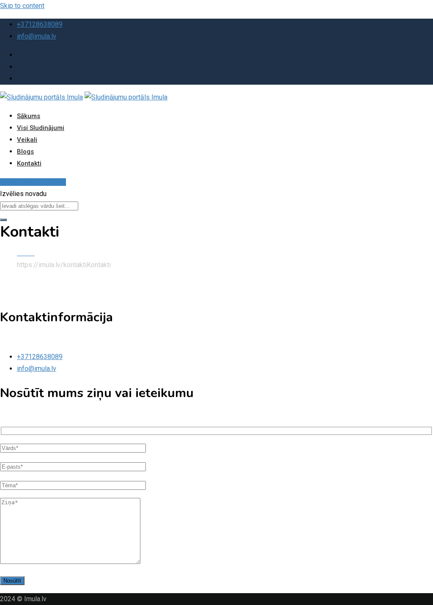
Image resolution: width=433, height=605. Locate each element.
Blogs (25, 151)
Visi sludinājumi (40, 128)
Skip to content (22, 6)
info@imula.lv (36, 36)
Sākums (28, 116)
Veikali (27, 140)
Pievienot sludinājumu (33, 182)
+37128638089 (40, 24)
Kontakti (29, 163)
